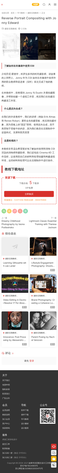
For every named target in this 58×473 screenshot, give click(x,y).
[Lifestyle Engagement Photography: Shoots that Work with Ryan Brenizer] (43, 246)
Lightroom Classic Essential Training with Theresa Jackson (42, 224)
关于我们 (6, 380)
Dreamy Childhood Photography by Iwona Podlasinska (13, 224)
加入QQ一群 (7, 453)
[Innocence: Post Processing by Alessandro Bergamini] (15, 320)
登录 (31, 360)
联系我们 (6, 394)
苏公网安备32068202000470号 (29, 468)
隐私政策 (6, 389)
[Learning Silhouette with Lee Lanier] (15, 246)
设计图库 (25, 428)
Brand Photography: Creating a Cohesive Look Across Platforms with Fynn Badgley (43, 302)
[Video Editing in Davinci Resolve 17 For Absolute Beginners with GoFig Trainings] (15, 283)
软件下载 (25, 410)
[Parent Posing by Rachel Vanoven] (43, 320)
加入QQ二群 (7, 457)
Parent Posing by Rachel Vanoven (42, 338)
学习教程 (25, 419)
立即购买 (29, 194)
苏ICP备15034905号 (29, 466)
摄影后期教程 (11, 28)
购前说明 (6, 414)
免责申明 (6, 385)
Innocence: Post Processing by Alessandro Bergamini (15, 339)
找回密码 (6, 428)
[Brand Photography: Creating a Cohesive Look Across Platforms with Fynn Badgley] (43, 283)
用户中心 (6, 423)
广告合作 (6, 398)
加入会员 (6, 419)
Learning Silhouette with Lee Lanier (14, 264)
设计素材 (25, 423)
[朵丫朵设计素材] (6, 4)
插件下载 (25, 414)
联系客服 (6, 448)
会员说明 (6, 410)
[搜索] (44, 4)
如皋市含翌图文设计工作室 (40, 463)
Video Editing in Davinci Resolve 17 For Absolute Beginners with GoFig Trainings (14, 302)
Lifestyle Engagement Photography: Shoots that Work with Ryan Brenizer (43, 264)
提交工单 (6, 444)
